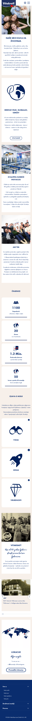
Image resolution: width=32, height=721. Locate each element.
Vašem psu (6, 693)
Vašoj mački (6, 690)
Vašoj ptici (6, 699)
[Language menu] (25, 3)
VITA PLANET (16, 138)
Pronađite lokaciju (16, 670)
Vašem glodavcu (8, 696)
